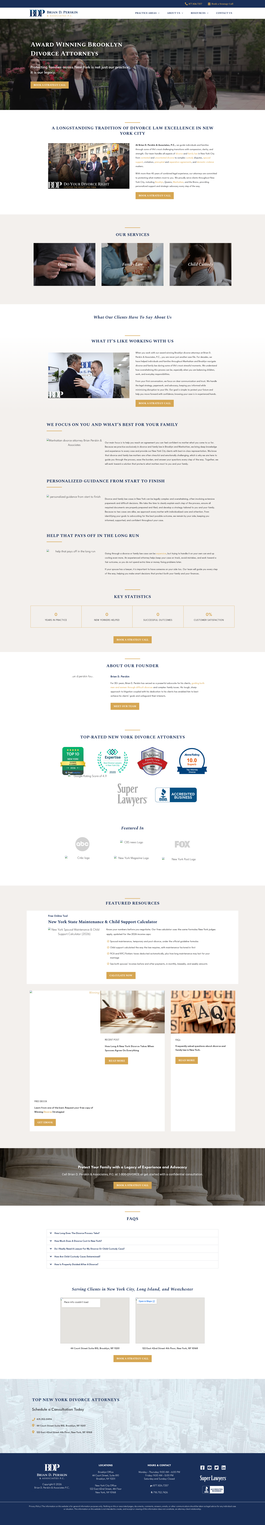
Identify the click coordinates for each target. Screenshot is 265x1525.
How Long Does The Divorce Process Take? (77, 1233)
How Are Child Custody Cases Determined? (77, 1257)
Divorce (48, 1112)
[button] (158, 13)
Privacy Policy (34, 1506)
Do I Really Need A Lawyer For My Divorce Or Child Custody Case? (89, 1249)
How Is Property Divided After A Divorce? (76, 1264)
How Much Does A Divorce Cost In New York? (78, 1241)
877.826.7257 (161, 1485)
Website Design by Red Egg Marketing (49, 1491)
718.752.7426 (160, 1492)
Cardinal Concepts (52, 1494)
